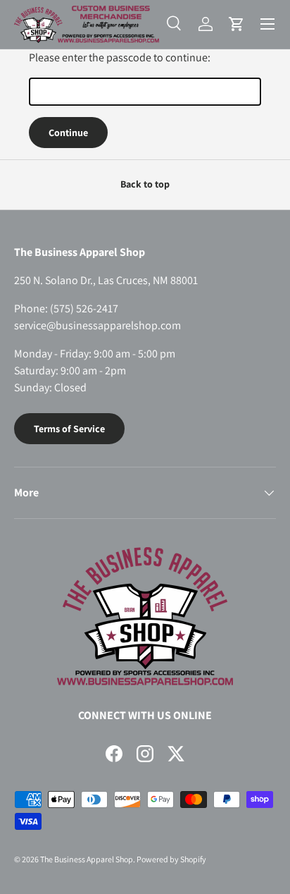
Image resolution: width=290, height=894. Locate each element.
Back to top (145, 184)
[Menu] (267, 23)
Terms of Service (69, 428)
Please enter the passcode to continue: (119, 57)
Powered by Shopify (171, 859)
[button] (236, 23)
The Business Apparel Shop (86, 859)
